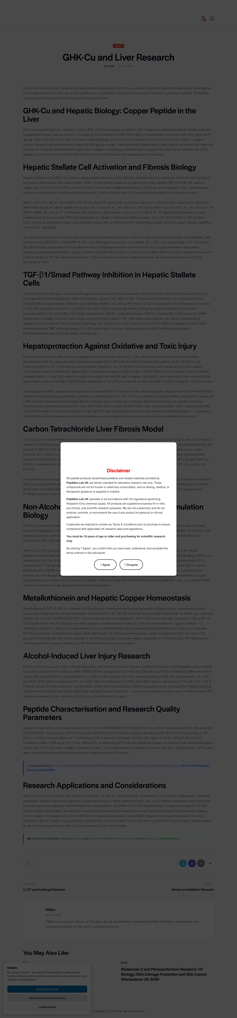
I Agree (105, 564)
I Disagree (131, 564)
